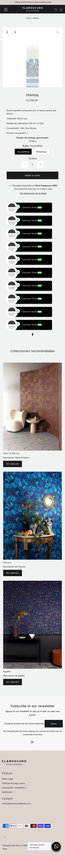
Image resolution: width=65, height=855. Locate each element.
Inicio (28, 18)
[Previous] (7, 32)
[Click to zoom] (57, 32)
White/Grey (41, 152)
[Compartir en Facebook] (32, 361)
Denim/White (23, 152)
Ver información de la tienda (33, 193)
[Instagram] (32, 768)
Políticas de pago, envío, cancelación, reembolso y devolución (14, 813)
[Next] (14, 32)
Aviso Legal (7, 805)
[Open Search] (56, 9)
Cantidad (32, 158)
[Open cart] (61, 9)
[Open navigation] (9, 9)
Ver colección (12, 490)
